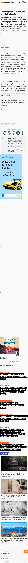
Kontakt (3, 556)
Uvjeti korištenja (5, 553)
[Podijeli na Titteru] (18, 133)
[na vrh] (26, 551)
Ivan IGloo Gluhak (7, 401)
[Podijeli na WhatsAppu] (9, 133)
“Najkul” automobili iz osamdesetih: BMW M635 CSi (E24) (12, 405)
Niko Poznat (6, 372)
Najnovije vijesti (5, 365)
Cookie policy (4, 558)
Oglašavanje (4, 551)
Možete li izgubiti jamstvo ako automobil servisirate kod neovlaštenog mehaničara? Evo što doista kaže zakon (12, 433)
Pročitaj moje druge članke (14, 146)
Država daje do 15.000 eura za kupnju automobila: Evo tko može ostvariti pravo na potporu (13, 447)
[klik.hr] (3, 453)
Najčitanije (3, 358)
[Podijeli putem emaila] (22, 133)
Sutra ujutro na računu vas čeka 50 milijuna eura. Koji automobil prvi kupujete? (14, 418)
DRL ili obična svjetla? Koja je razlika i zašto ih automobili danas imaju (14, 376)
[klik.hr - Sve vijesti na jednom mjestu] (25, 2)
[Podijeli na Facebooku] (4, 133)
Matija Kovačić (6, 9)
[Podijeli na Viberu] (13, 133)
